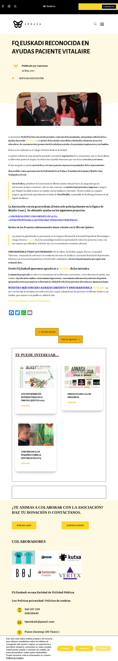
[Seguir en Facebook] (2, 6)
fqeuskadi (42, 66)
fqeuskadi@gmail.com (39, 621)
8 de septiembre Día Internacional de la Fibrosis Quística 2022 (33, 397)
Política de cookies (58, 600)
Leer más (25, 405)
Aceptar (65, 648)
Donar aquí (24, 525)
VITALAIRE (99, 288)
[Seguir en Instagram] (9, 6)
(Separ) (30, 239)
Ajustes (103, 648)
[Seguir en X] (15, 6)
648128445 (32, 613)
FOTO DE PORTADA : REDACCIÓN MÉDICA (29, 301)
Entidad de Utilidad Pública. (56, 592)
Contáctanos (75, 525)
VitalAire (30, 140)
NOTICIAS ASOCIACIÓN (31, 78)
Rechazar (84, 648)
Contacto (108, 6)
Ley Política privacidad (27, 600)
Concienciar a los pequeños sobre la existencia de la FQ (31, 455)
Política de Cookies (14, 658)
